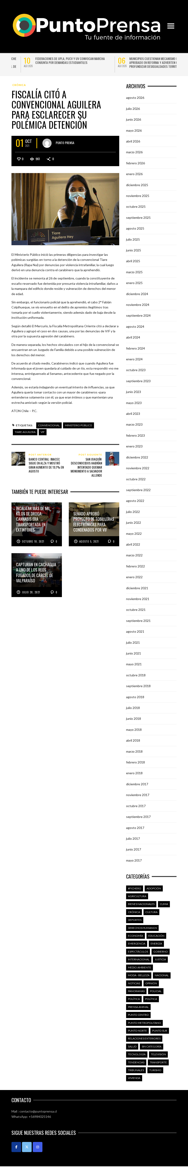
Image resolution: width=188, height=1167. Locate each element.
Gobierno (160, 951)
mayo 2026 (134, 130)
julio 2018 (133, 708)
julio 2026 (133, 109)
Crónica (19, 84)
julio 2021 (133, 642)
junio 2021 (133, 653)
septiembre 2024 (138, 315)
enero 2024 (134, 359)
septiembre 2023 (138, 381)
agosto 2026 (135, 98)
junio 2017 (133, 849)
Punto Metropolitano (144, 1023)
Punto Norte (137, 1030)
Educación (156, 935)
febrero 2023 (135, 435)
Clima (164, 904)
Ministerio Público (78, 425)
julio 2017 (133, 838)
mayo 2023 (134, 403)
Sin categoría (151, 1046)
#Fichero (134, 888)
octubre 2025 (136, 206)
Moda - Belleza (138, 975)
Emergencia (136, 943)
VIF (43, 432)
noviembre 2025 (137, 196)
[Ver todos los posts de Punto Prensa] (47, 143)
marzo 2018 (134, 751)
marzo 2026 (134, 152)
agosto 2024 (135, 326)
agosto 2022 (135, 501)
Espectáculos (138, 951)
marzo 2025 (134, 272)
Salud (132, 1046)
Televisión (158, 1054)
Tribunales (136, 1070)
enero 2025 (134, 283)
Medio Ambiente (139, 967)
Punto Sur (159, 1030)
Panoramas (136, 991)
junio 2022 (133, 522)
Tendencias (136, 1062)
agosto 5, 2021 (89, 541)
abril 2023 (133, 414)
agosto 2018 (135, 697)
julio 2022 (133, 512)
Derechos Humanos (142, 928)
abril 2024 (133, 337)
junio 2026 (133, 119)
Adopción (154, 888)
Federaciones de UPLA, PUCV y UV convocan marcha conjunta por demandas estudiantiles (57, 60)
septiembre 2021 (138, 621)
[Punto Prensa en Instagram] (37, 1147)
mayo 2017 (134, 860)
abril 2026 (133, 141)
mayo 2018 (134, 730)
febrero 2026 (135, 163)
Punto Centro (138, 1014)
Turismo (155, 1070)
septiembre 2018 (138, 686)
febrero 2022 (135, 566)
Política (134, 999)
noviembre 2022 (137, 468)
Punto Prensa (65, 142)
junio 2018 (133, 718)
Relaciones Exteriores (144, 1038)
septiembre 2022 (138, 490)
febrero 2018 (135, 762)
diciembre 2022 (137, 457)
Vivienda (134, 1078)
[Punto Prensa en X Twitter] (27, 1147)
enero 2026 (134, 174)
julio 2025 (133, 239)
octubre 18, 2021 (33, 541)
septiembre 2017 (138, 817)
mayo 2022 (134, 533)
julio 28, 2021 (31, 592)
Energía (156, 943)
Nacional (162, 975)
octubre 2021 (136, 610)
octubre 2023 (136, 370)
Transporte (158, 1062)
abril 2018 (133, 740)
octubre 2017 (136, 806)
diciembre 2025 (137, 185)
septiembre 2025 (138, 217)
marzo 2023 (134, 424)
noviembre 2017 (137, 795)
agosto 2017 (135, 827)
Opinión (151, 983)
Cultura (151, 912)
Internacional (138, 959)
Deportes (134, 920)
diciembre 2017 (137, 784)
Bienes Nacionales (141, 904)
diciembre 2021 (137, 588)
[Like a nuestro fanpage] (16, 1147)
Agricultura (137, 896)
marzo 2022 (134, 555)
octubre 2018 (136, 675)
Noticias (134, 983)
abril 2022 (133, 544)
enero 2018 (134, 773)
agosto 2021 (135, 631)
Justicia (160, 959)
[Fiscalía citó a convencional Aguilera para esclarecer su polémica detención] (65, 209)
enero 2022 (134, 577)
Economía (135, 935)
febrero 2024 (135, 348)
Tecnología (137, 1054)
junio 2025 (133, 250)
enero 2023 (134, 446)
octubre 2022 (136, 479)
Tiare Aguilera (25, 432)
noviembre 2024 (137, 305)
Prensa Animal (138, 1007)
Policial (156, 991)
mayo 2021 (134, 664)
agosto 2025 (135, 228)
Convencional (49, 425)
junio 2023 (133, 392)
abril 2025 (133, 261)
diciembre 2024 (137, 294)
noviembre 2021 (137, 599)
